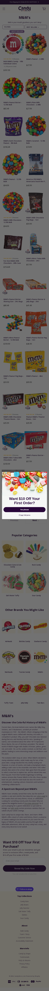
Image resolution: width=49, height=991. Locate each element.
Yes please (24, 509)
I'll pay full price (24, 515)
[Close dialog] (44, 474)
